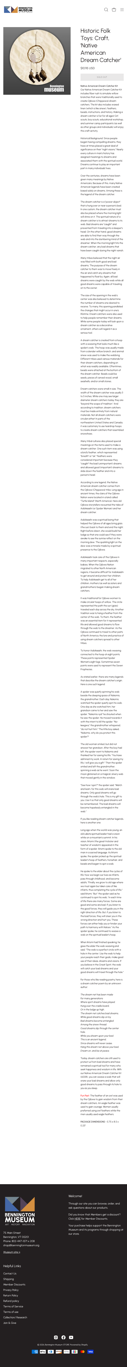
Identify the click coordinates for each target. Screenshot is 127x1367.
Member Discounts (14, 1284)
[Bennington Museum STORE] (18, 9)
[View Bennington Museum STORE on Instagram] (55, 1337)
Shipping (8, 1279)
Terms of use (10, 1311)
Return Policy (10, 1295)
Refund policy (11, 1301)
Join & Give (9, 1322)
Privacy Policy (11, 1290)
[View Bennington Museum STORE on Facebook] (63, 1337)
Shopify (84, 1345)
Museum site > (11, 1252)
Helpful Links (12, 1266)
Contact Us (9, 1273)
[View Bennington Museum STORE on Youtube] (71, 1337)
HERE (78, 1218)
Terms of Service (13, 1306)
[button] (106, 9)
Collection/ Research (15, 1317)
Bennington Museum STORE (57, 1345)
